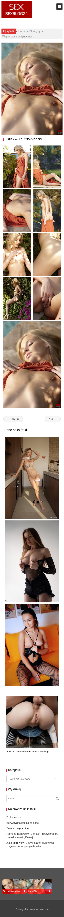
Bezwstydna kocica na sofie (27, 602)
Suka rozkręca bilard (22, 682)
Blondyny (46, 45)
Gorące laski (45, 49)
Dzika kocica (13, 817)
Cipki (56, 45)
